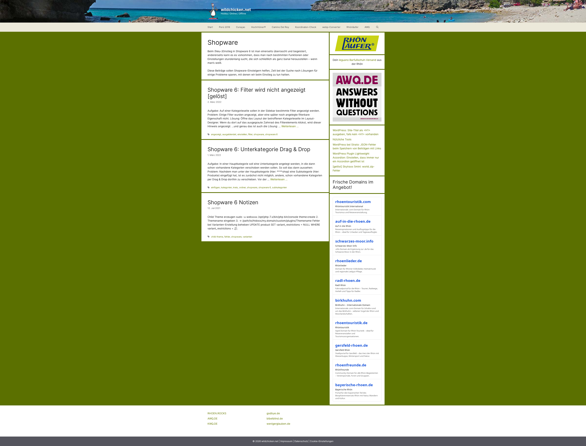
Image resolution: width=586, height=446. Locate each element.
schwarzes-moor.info (354, 241)
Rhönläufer (352, 27)
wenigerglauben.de (278, 423)
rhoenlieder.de (348, 260)
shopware (259, 134)
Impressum (286, 441)
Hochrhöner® (258, 27)
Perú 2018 (224, 27)
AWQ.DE (212, 418)
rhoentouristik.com (353, 201)
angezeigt (216, 134)
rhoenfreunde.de (350, 364)
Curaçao (240, 27)
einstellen (242, 134)
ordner (242, 187)
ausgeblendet (229, 134)
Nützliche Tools (342, 139)
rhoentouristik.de (351, 322)
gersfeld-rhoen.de (351, 345)
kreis (235, 187)
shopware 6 (271, 134)
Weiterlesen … (290, 126)
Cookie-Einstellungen (321, 441)
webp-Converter (331, 27)
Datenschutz (301, 441)
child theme (217, 236)
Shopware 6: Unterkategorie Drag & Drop (259, 149)
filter (250, 134)
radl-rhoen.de (347, 280)
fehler (227, 236)
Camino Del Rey (280, 27)
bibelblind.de (275, 418)
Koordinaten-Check (305, 27)
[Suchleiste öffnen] (377, 27)
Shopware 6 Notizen (233, 202)
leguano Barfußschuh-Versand (357, 59)
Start (210, 27)
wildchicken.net (236, 9)
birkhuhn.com (348, 300)
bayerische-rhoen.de (354, 384)
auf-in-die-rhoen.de (353, 221)
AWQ (367, 27)
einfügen (215, 187)
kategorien (226, 187)
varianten (247, 236)
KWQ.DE (212, 423)
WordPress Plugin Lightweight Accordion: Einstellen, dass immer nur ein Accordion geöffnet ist (356, 157)
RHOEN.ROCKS (217, 413)
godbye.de (273, 413)
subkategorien (279, 187)
